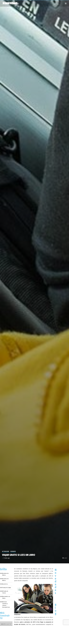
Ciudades (13, 551)
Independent (17, 614)
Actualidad (5, 551)
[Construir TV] (10, 3)
